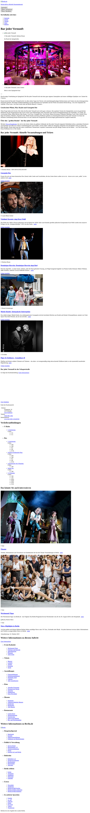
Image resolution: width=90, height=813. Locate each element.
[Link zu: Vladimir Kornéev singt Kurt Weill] (22, 213)
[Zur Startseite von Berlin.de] (3, 727)
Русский (10, 804)
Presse (9, 750)
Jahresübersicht (12, 651)
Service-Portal (12, 746)
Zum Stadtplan (5, 402)
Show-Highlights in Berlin (10, 626)
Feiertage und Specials (14, 650)
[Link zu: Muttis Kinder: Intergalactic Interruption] (22, 305)
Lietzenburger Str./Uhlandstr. (16, 463)
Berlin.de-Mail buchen (14, 788)
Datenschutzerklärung (14, 737)
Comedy (10, 663)
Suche (9, 667)
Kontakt (10, 736)
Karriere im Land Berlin (14, 752)
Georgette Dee (6, 173)
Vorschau (10, 690)
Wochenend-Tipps (7, 613)
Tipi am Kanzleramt (11, 124)
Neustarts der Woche (13, 689)
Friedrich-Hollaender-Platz (15, 452)
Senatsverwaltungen (13, 760)
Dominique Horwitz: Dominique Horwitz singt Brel (19, 265)
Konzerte (10, 666)
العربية (10, 800)
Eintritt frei (11, 704)
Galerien (10, 679)
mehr (10, 178)
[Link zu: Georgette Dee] (22, 166)
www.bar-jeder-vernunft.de (11, 419)
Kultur (9, 772)
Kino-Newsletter (12, 694)
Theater (3, 549)
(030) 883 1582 (8, 416)
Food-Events (11, 717)
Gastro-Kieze (11, 713)
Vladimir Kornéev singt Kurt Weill (13, 219)
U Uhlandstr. (11, 473)
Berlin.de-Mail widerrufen (15, 790)
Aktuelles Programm (13, 687)
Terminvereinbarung (13, 749)
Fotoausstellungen (13, 674)
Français (10, 801)
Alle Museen (11, 707)
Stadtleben (11, 775)
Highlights (11, 700)
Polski (9, 803)
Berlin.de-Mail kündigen (14, 791)
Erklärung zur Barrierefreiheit (16, 739)
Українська (11, 808)
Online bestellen (5, 181)
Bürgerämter (11, 763)
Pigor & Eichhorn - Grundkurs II (13, 358)
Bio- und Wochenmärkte (14, 720)
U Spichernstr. (12, 430)
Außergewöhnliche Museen (15, 702)
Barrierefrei (11, 705)
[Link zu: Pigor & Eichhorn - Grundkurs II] (22, 351)
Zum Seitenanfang (6, 641)
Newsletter (11, 785)
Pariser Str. (11, 468)
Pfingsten (10, 653)
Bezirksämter (11, 762)
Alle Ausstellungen (13, 681)
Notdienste (11, 786)
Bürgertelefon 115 (13, 747)
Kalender (10, 778)
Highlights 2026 (12, 677)
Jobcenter (10, 765)
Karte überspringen (24, 372)
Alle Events (11, 654)
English (10, 798)
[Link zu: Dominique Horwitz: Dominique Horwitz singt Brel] (22, 259)
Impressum (11, 734)
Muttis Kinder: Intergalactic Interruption (15, 312)
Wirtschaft (10, 776)
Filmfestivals (11, 692)
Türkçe (10, 806)
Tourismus (11, 773)
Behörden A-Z (12, 759)
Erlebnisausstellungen (14, 676)
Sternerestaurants (12, 715)
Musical (10, 661)
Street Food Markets (13, 718)
